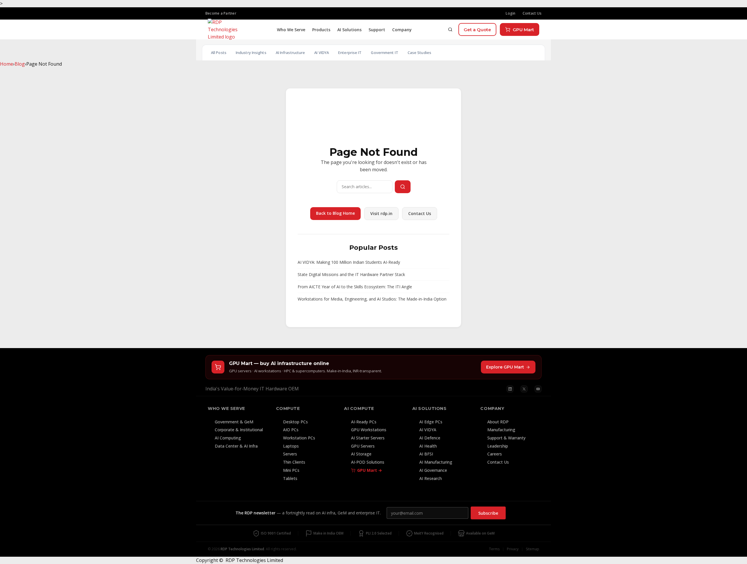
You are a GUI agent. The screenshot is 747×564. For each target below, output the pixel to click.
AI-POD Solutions (367, 462)
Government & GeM (234, 422)
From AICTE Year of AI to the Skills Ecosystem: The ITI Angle (355, 286)
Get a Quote (477, 29)
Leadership (497, 446)
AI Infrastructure (290, 52)
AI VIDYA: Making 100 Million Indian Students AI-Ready (349, 262)
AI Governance (433, 470)
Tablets (290, 478)
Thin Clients (294, 462)
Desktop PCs (295, 422)
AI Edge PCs (430, 422)
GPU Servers (363, 446)
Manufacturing (501, 429)
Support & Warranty (506, 438)
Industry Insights (251, 52)
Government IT (384, 52)
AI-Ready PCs (363, 422)
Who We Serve (291, 29)
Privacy (513, 548)
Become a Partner (220, 13)
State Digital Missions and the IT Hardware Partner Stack (351, 274)
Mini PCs (291, 470)
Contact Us (532, 13)
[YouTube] (538, 388)
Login (510, 13)
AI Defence (429, 438)
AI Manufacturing (435, 462)
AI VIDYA (321, 52)
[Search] (450, 29)
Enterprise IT (350, 52)
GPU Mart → (369, 470)
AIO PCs (291, 429)
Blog (20, 64)
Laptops (291, 446)
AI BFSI (426, 454)
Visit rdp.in (381, 213)
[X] (524, 388)
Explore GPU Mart (505, 367)
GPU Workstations (368, 429)
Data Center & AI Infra (236, 446)
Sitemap (532, 548)
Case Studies (419, 52)
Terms (494, 548)
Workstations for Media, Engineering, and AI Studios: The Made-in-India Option (372, 299)
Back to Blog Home (335, 213)
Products (321, 29)
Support (377, 29)
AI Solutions (349, 29)
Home (6, 64)
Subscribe (488, 513)
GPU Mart (523, 29)
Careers (494, 454)
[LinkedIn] (510, 388)
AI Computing (228, 438)
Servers (290, 454)
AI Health (428, 446)
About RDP (498, 422)
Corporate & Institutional (239, 429)
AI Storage (361, 454)
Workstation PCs (299, 438)
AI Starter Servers (368, 438)
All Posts (218, 52)
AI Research (430, 478)
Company (402, 29)
